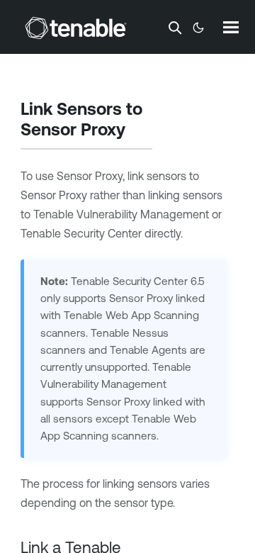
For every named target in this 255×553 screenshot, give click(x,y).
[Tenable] (76, 27)
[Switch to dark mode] (198, 27)
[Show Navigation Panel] (231, 27)
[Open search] (175, 27)
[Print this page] (137, 131)
